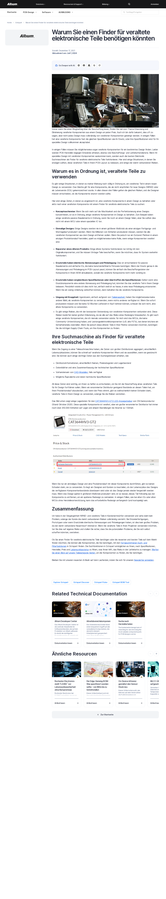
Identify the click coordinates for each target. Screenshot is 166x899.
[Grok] (99, 65)
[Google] (94, 65)
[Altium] (12, 4)
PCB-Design (28, 12)
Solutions (40, 4)
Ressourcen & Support (73, 4)
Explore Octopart (61, 582)
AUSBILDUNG (64, 12)
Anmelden (155, 4)
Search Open (129, 4)
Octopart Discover (81, 582)
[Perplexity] (84, 65)
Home (9, 23)
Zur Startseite (107, 714)
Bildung (105, 4)
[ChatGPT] (79, 65)
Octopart (18, 23)
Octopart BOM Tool (120, 582)
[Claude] (89, 65)
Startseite (11, 12)
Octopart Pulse (100, 582)
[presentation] (156, 653)
